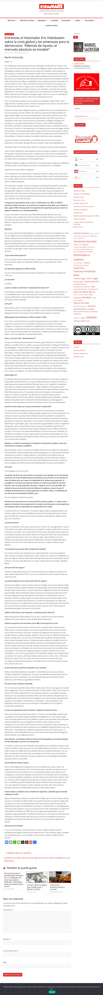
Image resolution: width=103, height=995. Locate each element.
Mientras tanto (79, 197)
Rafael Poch (77, 318)
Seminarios (42, 20)
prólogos (91, 309)
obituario (92, 306)
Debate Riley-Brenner (87, 249)
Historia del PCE (92, 281)
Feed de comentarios (81, 353)
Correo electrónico (11, 951)
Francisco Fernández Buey (85, 273)
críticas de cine (91, 247)
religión (83, 318)
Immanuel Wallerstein (80, 284)
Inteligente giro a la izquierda (17, 853)
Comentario (8, 910)
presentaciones (80, 309)
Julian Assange (88, 294)
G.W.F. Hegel (92, 278)
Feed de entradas (79, 350)
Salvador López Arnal (81, 203)
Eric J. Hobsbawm (78, 263)
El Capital (90, 252)
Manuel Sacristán (81, 302)
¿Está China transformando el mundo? (57, 887)
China (76, 245)
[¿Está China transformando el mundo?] (60, 872)
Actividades (65, 20)
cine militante (83, 245)
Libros (77, 20)
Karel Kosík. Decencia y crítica (84, 206)
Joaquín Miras (78, 227)
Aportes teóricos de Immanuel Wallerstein (85, 236)
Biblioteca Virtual (27, 20)
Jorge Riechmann (93, 289)
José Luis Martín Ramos (84, 291)
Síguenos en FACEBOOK (82, 194)
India (93, 286)
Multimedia (89, 20)
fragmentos (79, 268)
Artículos (11, 20)
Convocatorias (51, 26)
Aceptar (52, 992)
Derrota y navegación (81, 210)
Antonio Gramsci (81, 233)
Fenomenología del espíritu (81, 265)
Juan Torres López (78, 294)
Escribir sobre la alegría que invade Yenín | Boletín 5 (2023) (37, 887)
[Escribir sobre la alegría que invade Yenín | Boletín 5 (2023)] (37, 872)
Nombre (7, 939)
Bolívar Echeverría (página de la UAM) (86, 216)
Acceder (76, 347)
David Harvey (77, 249)
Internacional (9, 34)
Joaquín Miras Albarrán (80, 289)
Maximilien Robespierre (80, 306)
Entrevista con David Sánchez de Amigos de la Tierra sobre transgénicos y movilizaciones (37, 859)
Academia (54, 20)
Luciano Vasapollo (78, 300)
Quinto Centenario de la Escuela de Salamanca (85, 313)
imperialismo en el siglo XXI (82, 287)
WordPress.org (78, 357)
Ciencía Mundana (79, 219)
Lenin (94, 298)
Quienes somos (79, 64)
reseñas (91, 317)
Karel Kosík (77, 298)
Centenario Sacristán (85, 241)
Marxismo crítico (79, 200)
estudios (87, 263)
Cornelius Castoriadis (80, 247)
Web (5, 962)
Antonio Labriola (94, 233)
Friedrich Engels (80, 279)
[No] (100, 990)
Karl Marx (87, 297)
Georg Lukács (79, 282)
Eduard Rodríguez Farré (80, 251)
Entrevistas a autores (82, 257)
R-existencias (78, 213)
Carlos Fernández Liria (79, 238)
